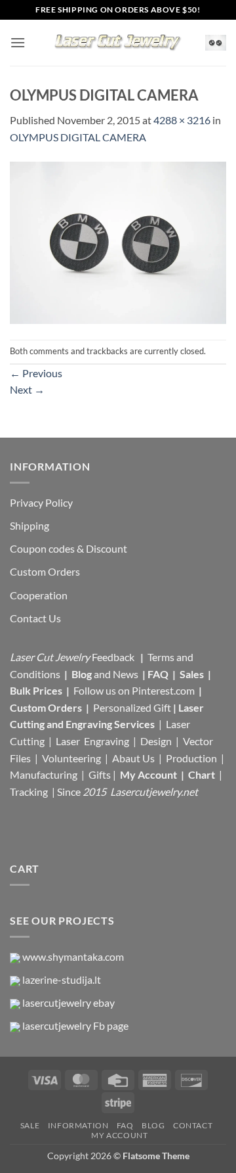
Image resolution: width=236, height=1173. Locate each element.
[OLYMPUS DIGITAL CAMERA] (118, 241)
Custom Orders (45, 571)
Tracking (30, 791)
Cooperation (39, 595)
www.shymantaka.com (73, 956)
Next (27, 389)
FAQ (159, 674)
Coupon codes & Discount (69, 548)
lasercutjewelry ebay (68, 1002)
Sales (193, 674)
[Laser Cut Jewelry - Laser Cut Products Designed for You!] (118, 42)
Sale (29, 1125)
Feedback (114, 657)
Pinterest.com (163, 690)
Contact (192, 1125)
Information (78, 1125)
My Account (148, 774)
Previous (36, 373)
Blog (82, 674)
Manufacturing (43, 774)
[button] (18, 42)
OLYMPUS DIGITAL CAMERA (78, 137)
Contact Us (35, 618)
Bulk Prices (36, 690)
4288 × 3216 (181, 120)
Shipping (29, 525)
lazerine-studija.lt (61, 979)
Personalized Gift (132, 707)
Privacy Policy (41, 502)
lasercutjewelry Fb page (75, 1025)
